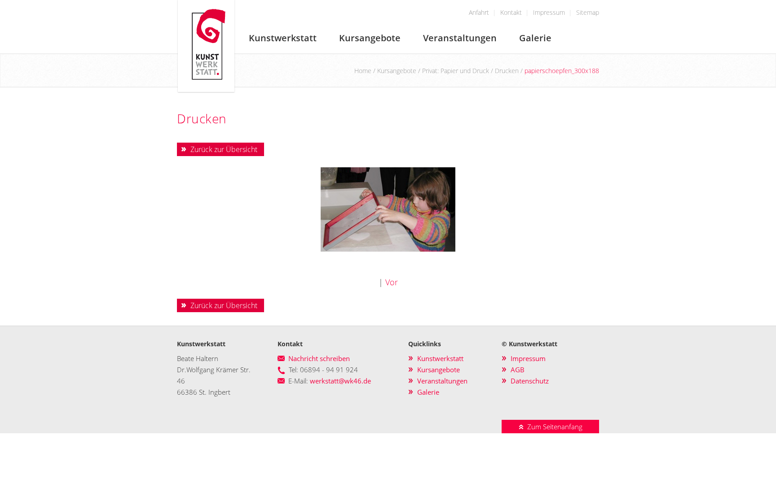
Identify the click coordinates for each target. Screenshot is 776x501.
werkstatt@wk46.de (340, 380)
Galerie (535, 38)
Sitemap (587, 12)
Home (362, 70)
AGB (518, 369)
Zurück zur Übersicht (223, 149)
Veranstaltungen (460, 38)
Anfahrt (479, 12)
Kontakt (511, 12)
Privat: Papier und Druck (455, 70)
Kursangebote (370, 38)
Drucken (507, 70)
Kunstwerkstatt (283, 38)
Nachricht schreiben (319, 358)
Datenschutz (530, 380)
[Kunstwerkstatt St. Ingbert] (206, 90)
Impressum (549, 12)
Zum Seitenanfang (553, 426)
